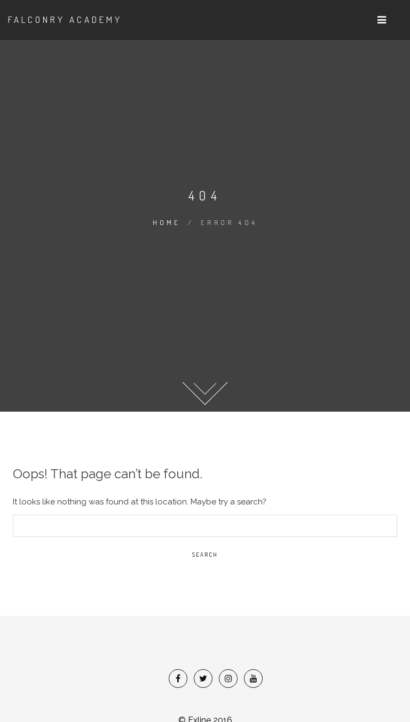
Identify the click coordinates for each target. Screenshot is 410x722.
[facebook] (178, 678)
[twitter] (203, 678)
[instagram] (228, 678)
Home (167, 222)
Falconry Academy (65, 19)
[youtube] (253, 678)
